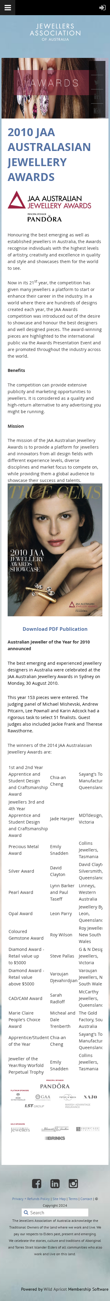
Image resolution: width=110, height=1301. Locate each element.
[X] (97, 82)
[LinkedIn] (97, 96)
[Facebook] (97, 68)
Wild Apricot (55, 1289)
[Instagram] (97, 111)
